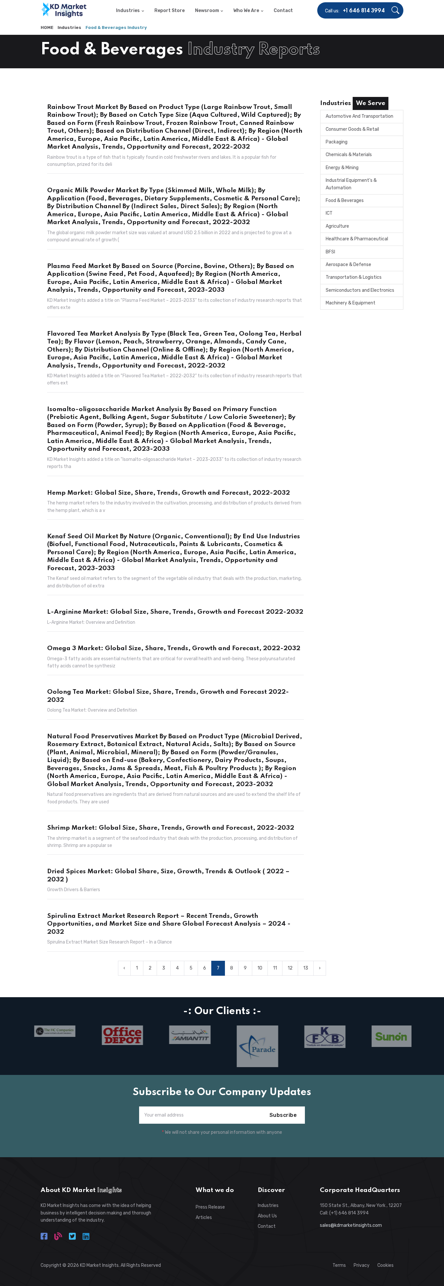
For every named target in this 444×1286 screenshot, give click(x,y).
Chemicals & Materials (349, 154)
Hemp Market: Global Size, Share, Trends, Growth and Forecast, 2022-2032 (168, 493)
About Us (267, 1216)
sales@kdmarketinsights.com (351, 1225)
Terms (339, 1265)
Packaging (336, 142)
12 (290, 968)
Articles (204, 1217)
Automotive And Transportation (359, 116)
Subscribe (283, 1115)
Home (47, 27)
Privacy (362, 1265)
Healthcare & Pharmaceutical (357, 239)
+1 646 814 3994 (364, 11)
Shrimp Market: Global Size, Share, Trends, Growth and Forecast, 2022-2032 (170, 828)
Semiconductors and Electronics (360, 290)
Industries (69, 27)
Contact (267, 1226)
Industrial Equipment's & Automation (351, 184)
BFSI (330, 252)
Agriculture (337, 226)
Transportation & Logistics (354, 277)
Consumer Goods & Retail (352, 129)
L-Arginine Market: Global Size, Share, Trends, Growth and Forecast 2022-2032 (175, 612)
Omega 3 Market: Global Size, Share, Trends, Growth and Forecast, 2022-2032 (173, 648)
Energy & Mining (342, 167)
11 (275, 968)
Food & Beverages (345, 200)
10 (259, 968)
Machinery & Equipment (350, 303)
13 (305, 968)
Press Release (210, 1207)
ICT (329, 213)
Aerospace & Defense (348, 264)
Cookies (385, 1265)
